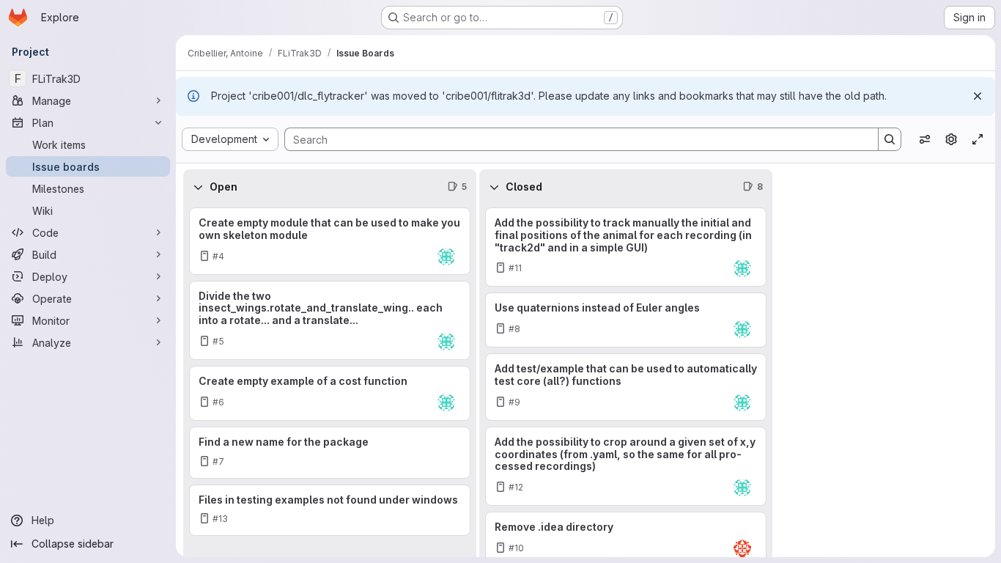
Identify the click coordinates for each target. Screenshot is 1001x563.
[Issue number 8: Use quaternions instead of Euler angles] (626, 320)
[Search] (889, 139)
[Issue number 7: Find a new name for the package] (330, 452)
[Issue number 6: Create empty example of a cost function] (330, 393)
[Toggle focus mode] (977, 139)
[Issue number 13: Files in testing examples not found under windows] (330, 510)
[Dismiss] (977, 96)
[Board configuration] (951, 139)
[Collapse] (198, 187)
